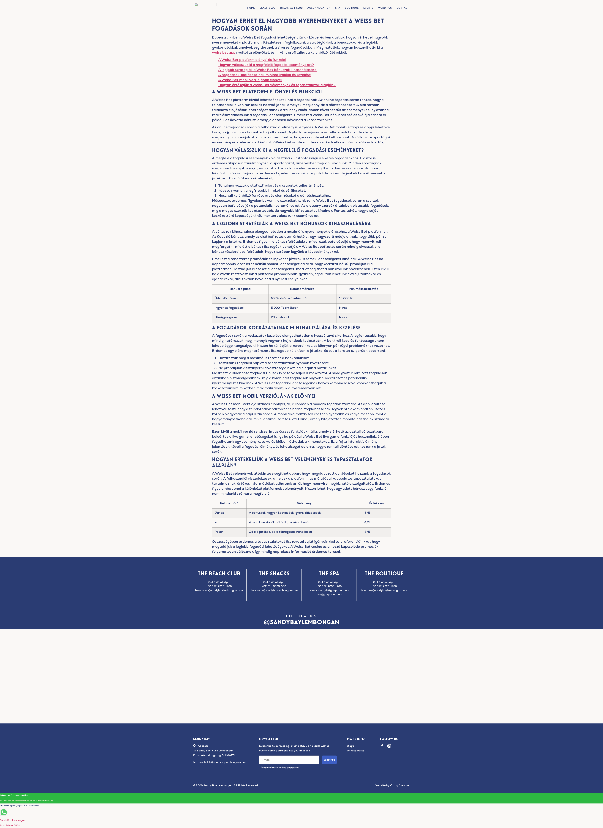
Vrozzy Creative (399, 785)
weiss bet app (223, 53)
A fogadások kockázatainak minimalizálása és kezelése (264, 75)
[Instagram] (389, 746)
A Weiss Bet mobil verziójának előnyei (250, 80)
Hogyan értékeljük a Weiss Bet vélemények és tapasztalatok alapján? (277, 85)
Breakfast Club (291, 8)
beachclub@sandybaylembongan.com (219, 590)
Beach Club (268, 8)
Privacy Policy (355, 751)
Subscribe (329, 760)
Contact (403, 8)
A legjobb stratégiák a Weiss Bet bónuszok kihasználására (267, 70)
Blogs (350, 746)
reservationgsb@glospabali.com (329, 590)
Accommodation (318, 8)
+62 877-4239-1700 (329, 586)
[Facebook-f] (382, 746)
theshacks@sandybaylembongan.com (274, 590)
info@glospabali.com (329, 594)
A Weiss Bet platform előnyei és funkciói (252, 60)
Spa (337, 8)
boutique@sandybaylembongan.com (384, 590)
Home (251, 8)
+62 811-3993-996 (274, 586)
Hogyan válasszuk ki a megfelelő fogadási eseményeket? (266, 65)
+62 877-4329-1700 (219, 586)
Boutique (352, 8)
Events (368, 8)
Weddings (385, 8)
